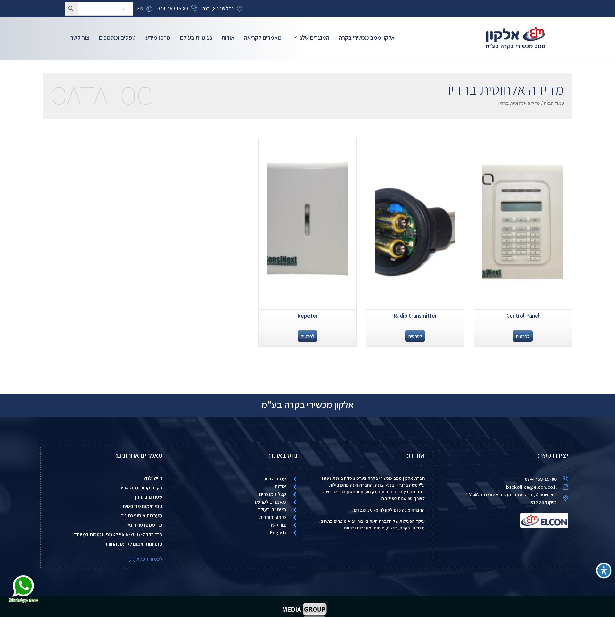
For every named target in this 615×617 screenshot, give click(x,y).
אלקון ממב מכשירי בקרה (367, 37)
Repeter (307, 315)
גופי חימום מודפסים (142, 506)
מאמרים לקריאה (263, 37)
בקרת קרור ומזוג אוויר (140, 487)
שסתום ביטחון (148, 497)
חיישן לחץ (153, 478)
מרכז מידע (157, 37)
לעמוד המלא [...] (145, 558)
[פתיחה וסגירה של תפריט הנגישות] (603, 570)
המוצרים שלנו (314, 37)
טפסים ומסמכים (117, 37)
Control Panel (522, 315)
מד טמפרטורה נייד (143, 524)
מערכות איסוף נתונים (141, 515)
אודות (228, 37)
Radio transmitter (415, 315)
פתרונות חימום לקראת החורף (133, 543)
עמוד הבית (554, 103)
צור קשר (79, 37)
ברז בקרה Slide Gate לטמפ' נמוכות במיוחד (118, 534)
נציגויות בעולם (196, 37)
